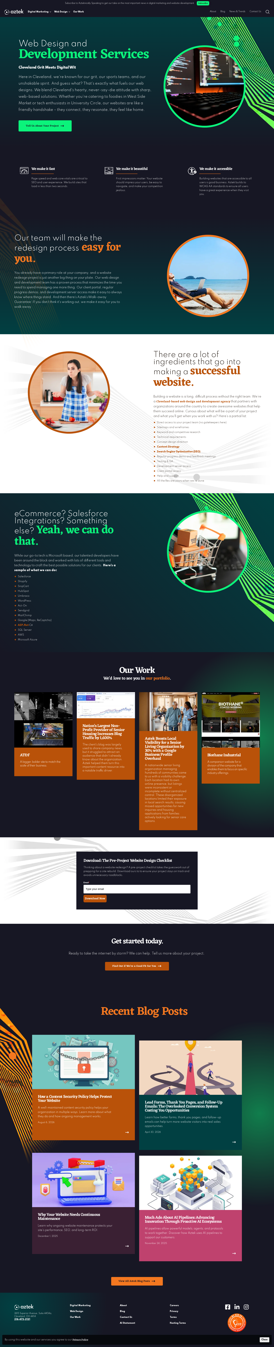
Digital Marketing (38, 12)
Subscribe (203, 3)
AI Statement (127, 1323)
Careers (174, 1305)
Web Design (61, 12)
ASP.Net (23, 625)
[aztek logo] (14, 12)
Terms (173, 1317)
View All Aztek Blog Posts (134, 1281)
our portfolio (158, 678)
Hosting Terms (178, 1323)
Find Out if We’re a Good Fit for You (134, 966)
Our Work (78, 12)
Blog (222, 11)
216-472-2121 (22, 1319)
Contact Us (255, 11)
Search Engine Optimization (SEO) (178, 451)
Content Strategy (168, 447)
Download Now (95, 898)
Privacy (174, 1311)
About (213, 11)
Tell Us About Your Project (42, 126)
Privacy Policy (80, 1340)
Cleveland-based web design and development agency (193, 401)
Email (86, 882)
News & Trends (237, 11)
